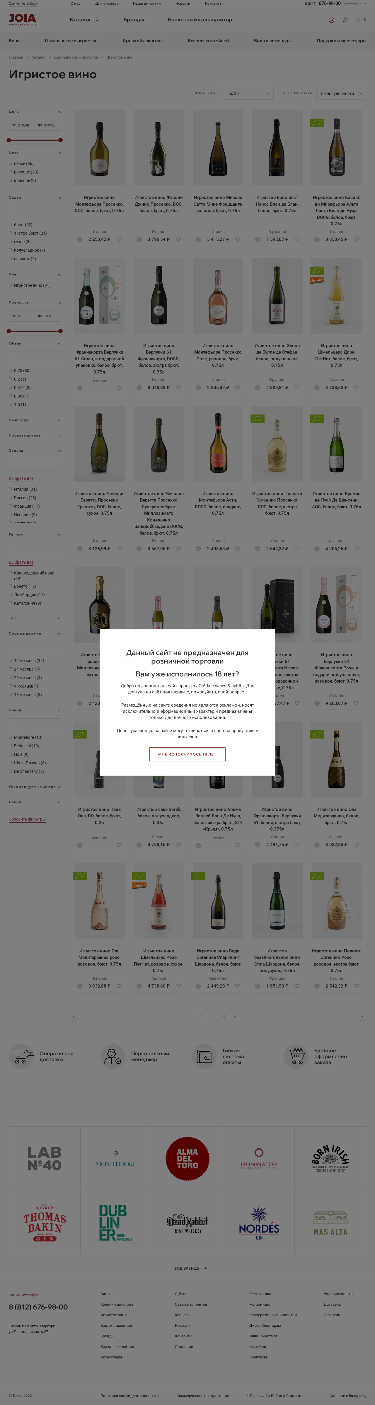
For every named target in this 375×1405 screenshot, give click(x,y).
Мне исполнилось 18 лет (187, 754)
